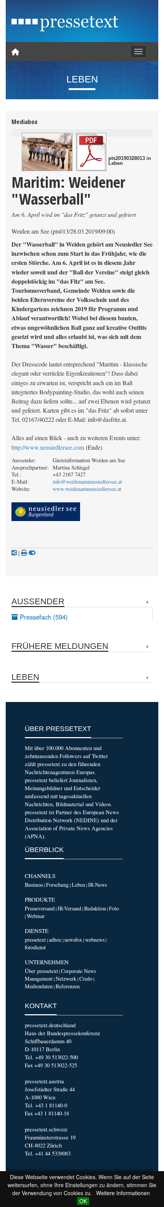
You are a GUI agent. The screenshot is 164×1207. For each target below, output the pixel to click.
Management (39, 978)
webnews (95, 939)
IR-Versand (69, 908)
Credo (85, 978)
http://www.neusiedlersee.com (47, 447)
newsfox (73, 939)
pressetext (35, 939)
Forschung (57, 884)
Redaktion (95, 908)
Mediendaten (39, 986)
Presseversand (40, 908)
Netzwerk (66, 978)
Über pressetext (41, 971)
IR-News (97, 884)
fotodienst (35, 947)
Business (34, 884)
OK (83, 1201)
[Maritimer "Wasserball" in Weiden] (47, 152)
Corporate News (78, 971)
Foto (114, 908)
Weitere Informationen (123, 1193)
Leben (78, 884)
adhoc (55, 939)
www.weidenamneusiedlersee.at (87, 488)
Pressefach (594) (43, 616)
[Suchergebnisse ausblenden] (32, 553)
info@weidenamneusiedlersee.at (87, 481)
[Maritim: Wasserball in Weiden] (91, 152)
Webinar (36, 916)
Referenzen (68, 986)
